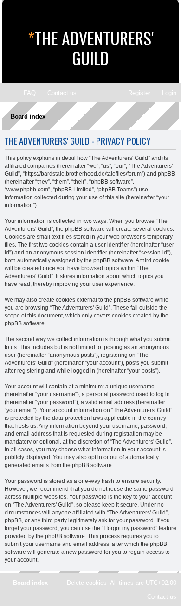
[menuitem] (25, 93)
